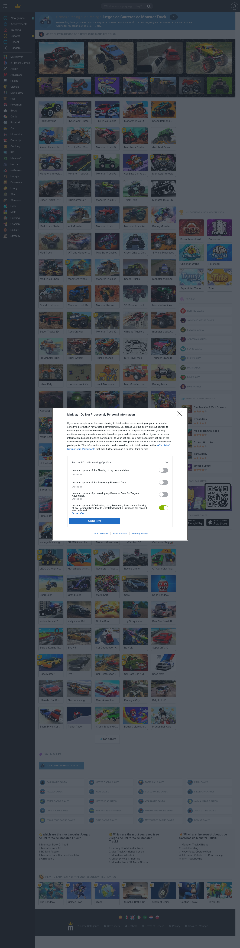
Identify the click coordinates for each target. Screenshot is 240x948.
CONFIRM (94, 521)
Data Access (120, 533)
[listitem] (120, 462)
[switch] (163, 470)
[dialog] (120, 474)
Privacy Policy (140, 533)
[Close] (180, 415)
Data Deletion (100, 533)
